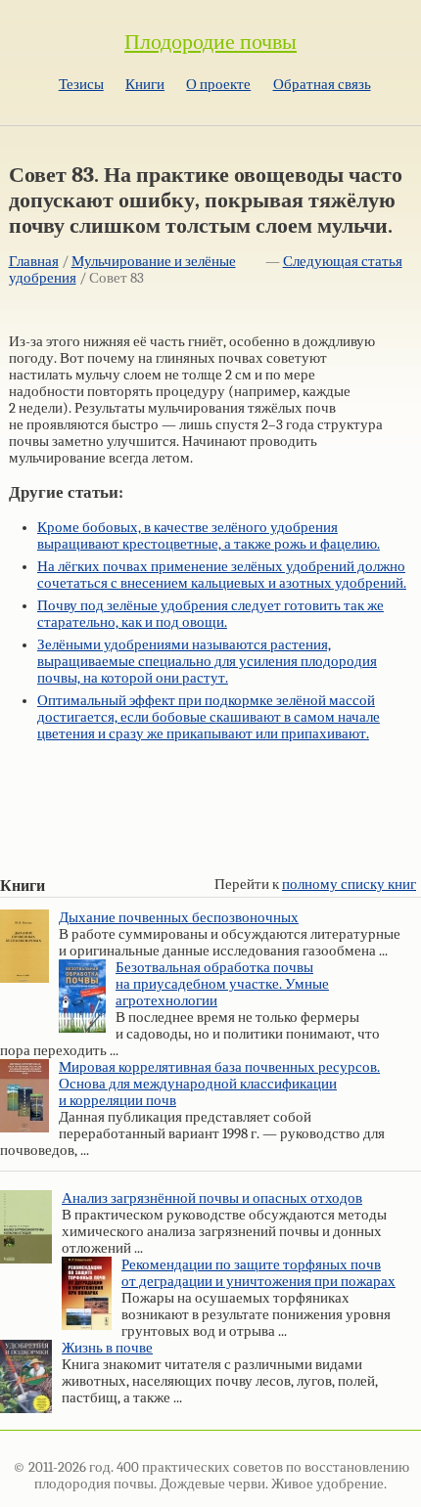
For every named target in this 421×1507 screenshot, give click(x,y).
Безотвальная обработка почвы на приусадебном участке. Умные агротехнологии (222, 984)
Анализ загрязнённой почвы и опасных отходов (212, 1198)
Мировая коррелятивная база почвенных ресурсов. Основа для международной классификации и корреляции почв (219, 1084)
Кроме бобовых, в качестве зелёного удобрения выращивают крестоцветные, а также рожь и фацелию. (208, 536)
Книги (144, 84)
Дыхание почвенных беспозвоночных (179, 917)
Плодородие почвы (210, 42)
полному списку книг (349, 884)
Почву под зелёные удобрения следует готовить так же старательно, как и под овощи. (210, 614)
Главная (34, 261)
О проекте (218, 84)
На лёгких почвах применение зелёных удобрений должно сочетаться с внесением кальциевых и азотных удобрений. (221, 575)
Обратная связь (322, 84)
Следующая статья (342, 261)
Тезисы (81, 84)
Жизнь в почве (107, 1348)
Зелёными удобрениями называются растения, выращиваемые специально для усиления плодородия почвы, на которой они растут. (207, 662)
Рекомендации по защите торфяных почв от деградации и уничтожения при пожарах (258, 1273)
